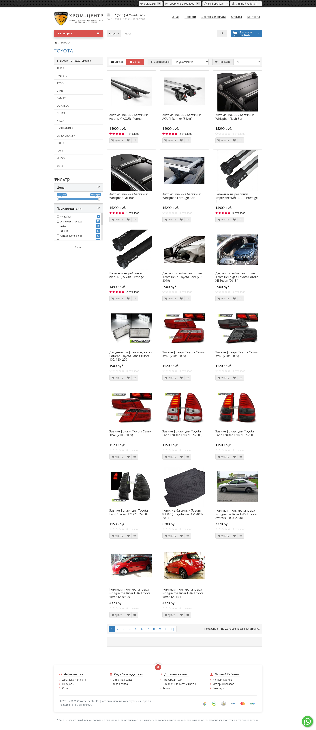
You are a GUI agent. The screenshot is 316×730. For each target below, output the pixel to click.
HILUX (60, 120)
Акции (166, 688)
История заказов (223, 684)
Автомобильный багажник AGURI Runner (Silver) (181, 116)
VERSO (61, 158)
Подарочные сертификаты (179, 684)
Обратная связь (122, 679)
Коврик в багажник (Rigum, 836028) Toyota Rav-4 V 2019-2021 (182, 514)
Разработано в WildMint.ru (75, 704)
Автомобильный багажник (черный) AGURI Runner (128, 116)
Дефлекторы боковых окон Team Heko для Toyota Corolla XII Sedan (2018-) (236, 276)
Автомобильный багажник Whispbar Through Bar (181, 196)
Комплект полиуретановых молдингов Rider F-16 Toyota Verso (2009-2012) (130, 593)
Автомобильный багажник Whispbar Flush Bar (234, 116)
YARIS (60, 165)
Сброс (78, 247)
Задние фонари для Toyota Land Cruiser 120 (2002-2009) (182, 433)
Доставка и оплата (74, 679)
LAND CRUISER (66, 135)
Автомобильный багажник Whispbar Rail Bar (128, 196)
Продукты (68, 684)
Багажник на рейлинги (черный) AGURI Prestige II (127, 275)
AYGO (60, 83)
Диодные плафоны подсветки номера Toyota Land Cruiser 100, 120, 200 (131, 355)
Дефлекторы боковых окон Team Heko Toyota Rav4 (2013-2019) (184, 276)
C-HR (60, 90)
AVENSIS (62, 75)
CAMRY (61, 98)
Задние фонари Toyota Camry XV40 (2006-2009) (183, 354)
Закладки (218, 688)
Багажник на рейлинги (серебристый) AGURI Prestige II (236, 197)
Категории (65, 33)
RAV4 (60, 150)
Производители (172, 679)
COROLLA (63, 105)
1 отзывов (132, 133)
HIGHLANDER (65, 128)
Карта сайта (120, 684)
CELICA (61, 113)
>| (172, 629)
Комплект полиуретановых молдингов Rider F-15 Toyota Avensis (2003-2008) (236, 514)
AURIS (60, 68)
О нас (65, 688)
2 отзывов (185, 133)
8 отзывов (238, 213)
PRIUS (60, 143)
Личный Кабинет (223, 679)
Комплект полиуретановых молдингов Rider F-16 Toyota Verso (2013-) (183, 593)
